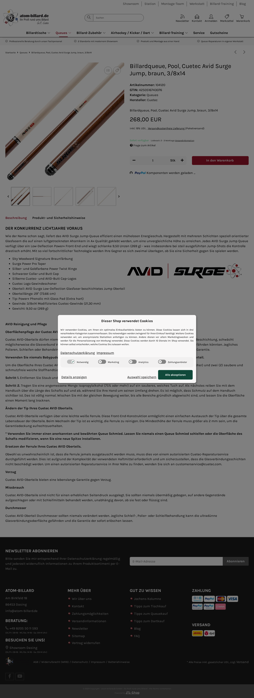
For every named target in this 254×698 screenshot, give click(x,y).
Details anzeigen (74, 377)
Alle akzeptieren (175, 374)
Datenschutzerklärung (77, 353)
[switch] (71, 362)
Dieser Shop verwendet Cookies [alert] (127, 321)
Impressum (105, 353)
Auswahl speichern (141, 377)
